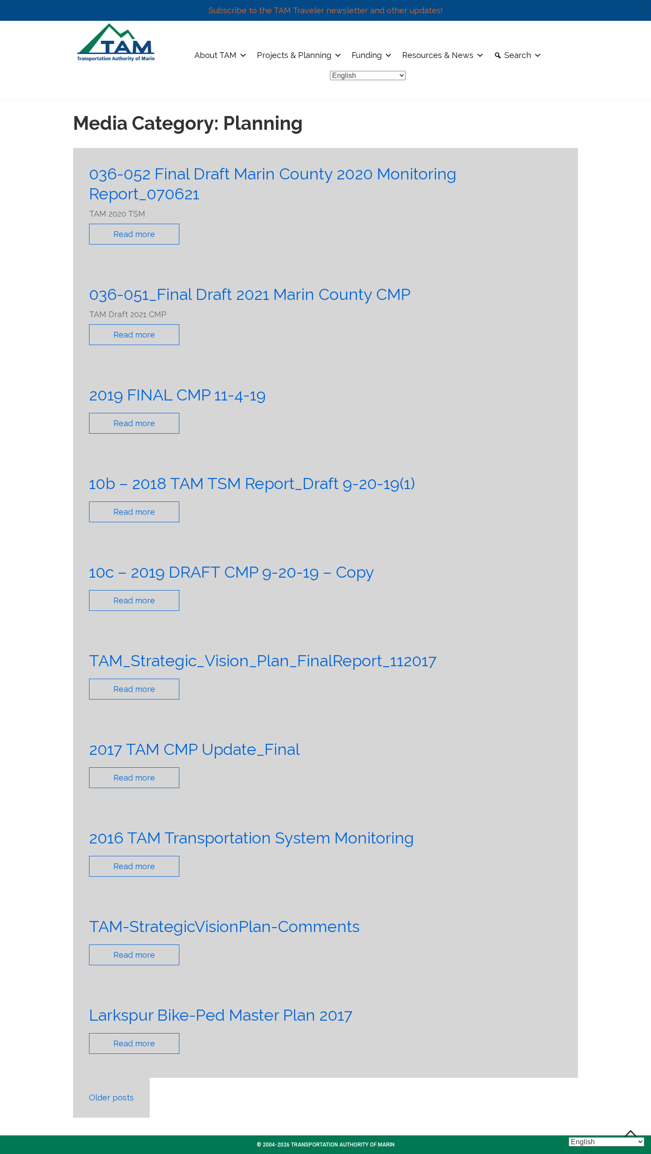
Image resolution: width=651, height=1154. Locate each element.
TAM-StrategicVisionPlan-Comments (224, 926)
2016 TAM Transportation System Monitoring (251, 837)
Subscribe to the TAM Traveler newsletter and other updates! (326, 10)
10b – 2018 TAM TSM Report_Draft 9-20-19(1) (252, 483)
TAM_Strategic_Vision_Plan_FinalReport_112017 (263, 660)
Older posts (111, 1097)
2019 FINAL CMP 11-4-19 (177, 394)
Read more (134, 234)
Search (517, 55)
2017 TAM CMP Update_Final (194, 749)
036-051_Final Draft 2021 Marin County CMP (250, 294)
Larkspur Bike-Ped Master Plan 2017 (221, 1015)
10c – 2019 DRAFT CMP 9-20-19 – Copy (231, 572)
